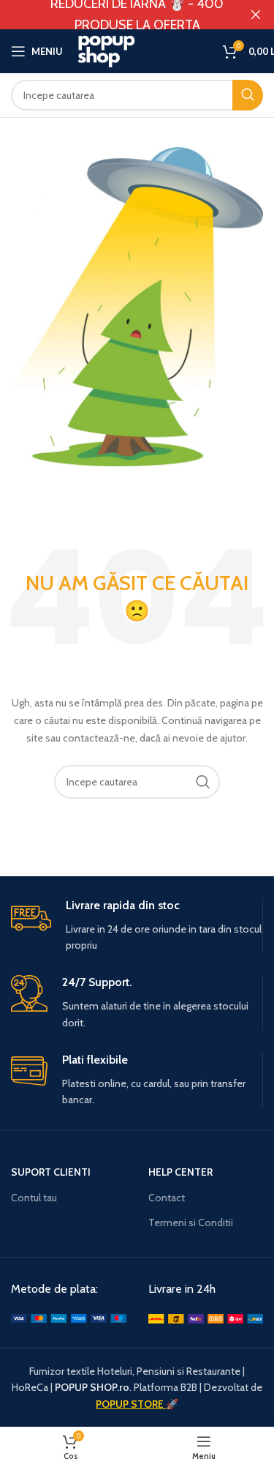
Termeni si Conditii (190, 1222)
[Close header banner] (255, 14)
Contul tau (34, 1197)
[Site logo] (142, 49)
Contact (166, 1197)
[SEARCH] (203, 782)
